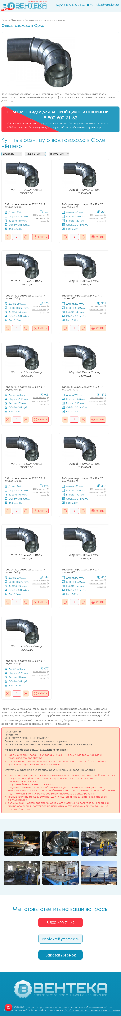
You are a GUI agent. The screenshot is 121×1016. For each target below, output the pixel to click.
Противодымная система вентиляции (45, 20)
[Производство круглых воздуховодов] (22, 873)
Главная (5, 20)
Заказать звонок (60, 955)
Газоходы (17, 20)
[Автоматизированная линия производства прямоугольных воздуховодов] (99, 843)
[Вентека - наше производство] (60, 873)
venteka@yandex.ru (60, 938)
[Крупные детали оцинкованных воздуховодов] (99, 873)
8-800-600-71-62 (60, 922)
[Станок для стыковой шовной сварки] (22, 843)
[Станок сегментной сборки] (60, 843)
